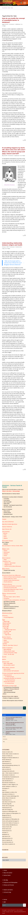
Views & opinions (6, 840)
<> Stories (4, 899)
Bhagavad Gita (5, 815)
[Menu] (24, 3)
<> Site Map (5, 880)
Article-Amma (5, 767)
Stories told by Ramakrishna (9, 825)
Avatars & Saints (6, 752)
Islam (3, 790)
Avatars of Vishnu (6, 755)
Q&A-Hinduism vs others (8, 792)
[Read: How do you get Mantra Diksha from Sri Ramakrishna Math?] (4, 718)
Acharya (6, 544)
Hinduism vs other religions (9, 784)
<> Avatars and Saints (7, 889)
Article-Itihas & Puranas (8, 798)
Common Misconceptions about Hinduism (12, 700)
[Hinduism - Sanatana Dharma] (11, 3)
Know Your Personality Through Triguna (14, 727)
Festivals (4, 832)
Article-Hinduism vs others (8, 786)
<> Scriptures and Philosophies (9, 882)
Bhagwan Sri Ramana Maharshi (9, 757)
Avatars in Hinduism (7, 509)
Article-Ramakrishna (7, 778)
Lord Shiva (6, 498)
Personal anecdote (6, 842)
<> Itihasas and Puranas (8, 885)
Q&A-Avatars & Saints (7, 775)
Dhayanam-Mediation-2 (9, 608)
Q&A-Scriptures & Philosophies (9, 819)
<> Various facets (6, 875)
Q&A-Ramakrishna (6, 780)
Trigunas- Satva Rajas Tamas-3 (10, 645)
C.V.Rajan (4, 25)
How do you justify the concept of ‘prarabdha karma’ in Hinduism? (13, 20)
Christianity (5, 788)
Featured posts (6, 763)
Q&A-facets (18, 24)
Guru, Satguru (5, 542)
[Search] (20, 3)
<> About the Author (7, 872)
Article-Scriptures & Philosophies (10, 813)
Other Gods (6, 503)
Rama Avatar (7, 511)
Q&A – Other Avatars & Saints (9, 773)
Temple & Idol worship (9, 570)
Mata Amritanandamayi (9, 692)
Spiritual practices (6, 838)
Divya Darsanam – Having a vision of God (12, 516)
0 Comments (11, 24)
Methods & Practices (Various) (11, 606)
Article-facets (5, 828)
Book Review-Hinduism (8, 782)
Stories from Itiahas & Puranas (9, 823)
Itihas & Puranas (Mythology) (9, 796)
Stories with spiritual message (9, 821)
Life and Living (5, 803)
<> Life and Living (6, 892)
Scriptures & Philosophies (8, 811)
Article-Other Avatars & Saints (9, 753)
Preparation (7, 605)
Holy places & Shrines (7, 794)
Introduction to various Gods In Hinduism (12, 497)
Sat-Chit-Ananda (8, 506)
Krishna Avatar (7, 512)
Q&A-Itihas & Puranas (7, 801)
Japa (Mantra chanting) (9, 601)
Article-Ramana (6, 759)
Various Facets (5, 826)
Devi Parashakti (7, 502)
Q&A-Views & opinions (7, 844)
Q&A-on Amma (5, 769)
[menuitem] (20, 3)
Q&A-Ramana (5, 761)
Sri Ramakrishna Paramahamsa (11, 687)
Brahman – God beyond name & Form (13, 505)
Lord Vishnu (7, 500)
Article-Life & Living (7, 805)
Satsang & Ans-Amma (7, 771)
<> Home (4, 870)
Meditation (4, 834)
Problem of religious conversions (11, 698)
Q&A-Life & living (6, 809)
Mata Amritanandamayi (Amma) (9, 765)
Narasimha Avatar (8, 514)
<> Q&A (4, 902)
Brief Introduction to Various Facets (11, 493)
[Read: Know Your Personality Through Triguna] (4, 728)
